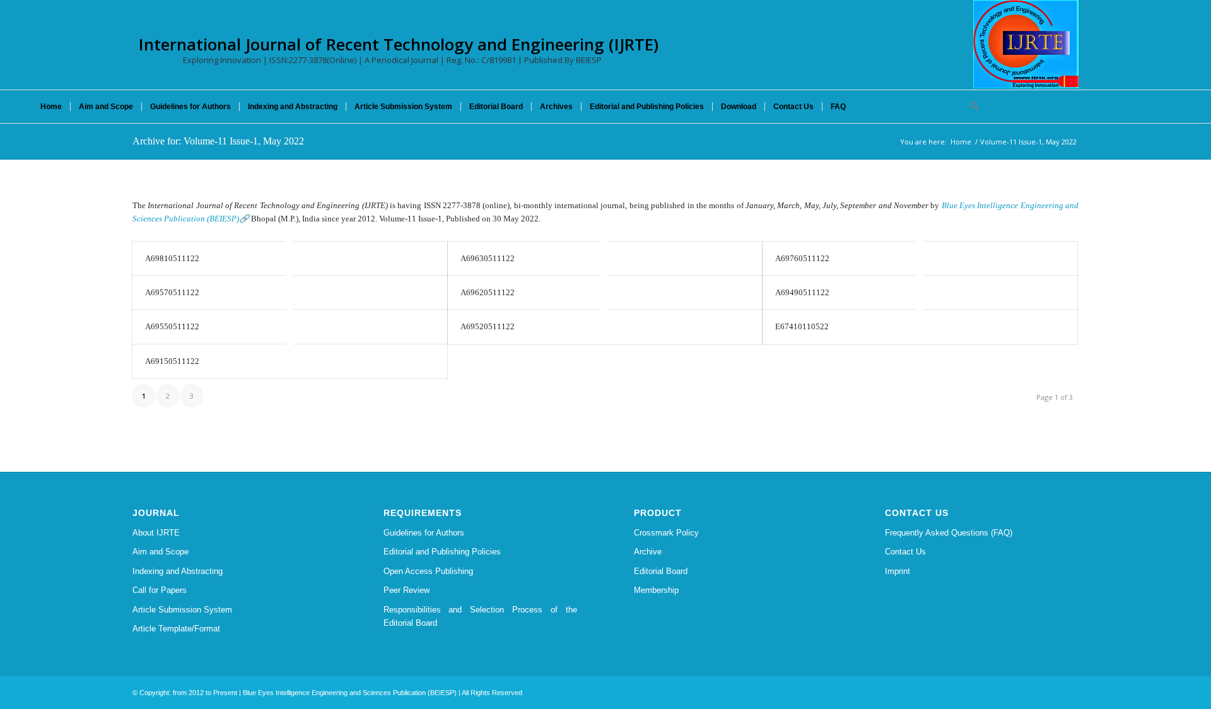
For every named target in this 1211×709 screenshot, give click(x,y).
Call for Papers (159, 590)
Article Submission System (182, 609)
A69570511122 (172, 292)
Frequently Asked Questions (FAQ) (948, 532)
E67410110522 (802, 326)
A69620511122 (487, 292)
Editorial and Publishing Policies (442, 551)
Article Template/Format (176, 628)
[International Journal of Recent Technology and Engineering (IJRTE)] (1026, 44)
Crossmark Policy (666, 532)
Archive (648, 551)
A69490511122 (802, 292)
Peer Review (406, 590)
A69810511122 (172, 258)
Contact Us (905, 551)
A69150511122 (172, 361)
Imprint (897, 571)
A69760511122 (802, 258)
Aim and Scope (160, 551)
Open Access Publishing (428, 571)
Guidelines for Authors (423, 532)
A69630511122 (487, 258)
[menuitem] (51, 106)
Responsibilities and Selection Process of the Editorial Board (480, 616)
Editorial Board (660, 571)
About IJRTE (156, 532)
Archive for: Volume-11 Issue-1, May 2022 (218, 141)
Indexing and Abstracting (177, 571)
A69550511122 (172, 326)
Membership (656, 590)
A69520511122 (487, 326)
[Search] (970, 106)
